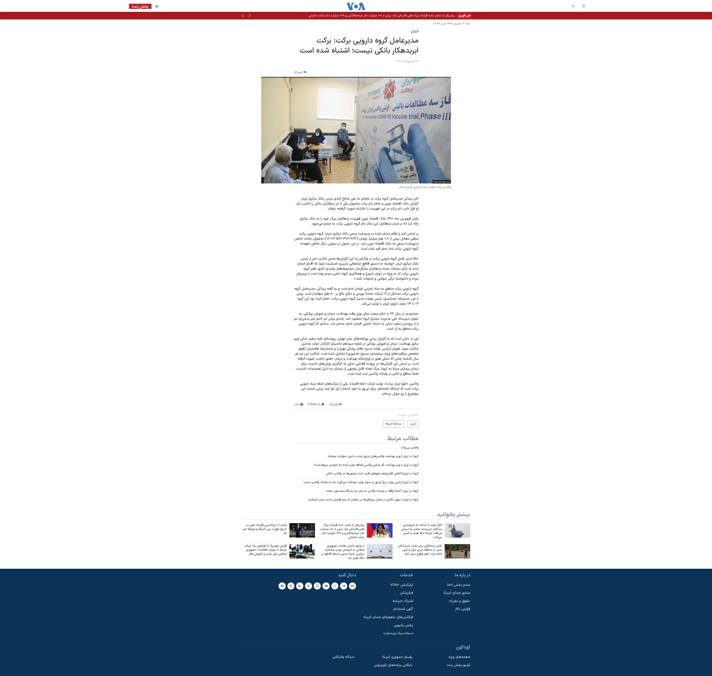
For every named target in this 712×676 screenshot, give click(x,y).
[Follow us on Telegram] (343, 585)
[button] (249, 16)
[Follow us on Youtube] (325, 585)
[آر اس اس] (299, 585)
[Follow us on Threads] (308, 585)
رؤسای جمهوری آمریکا (397, 657)
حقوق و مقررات (459, 601)
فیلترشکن (406, 592)
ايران (414, 31)
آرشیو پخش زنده (458, 665)
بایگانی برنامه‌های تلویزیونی (393, 665)
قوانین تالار (462, 609)
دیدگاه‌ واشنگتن (343, 657)
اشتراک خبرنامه (403, 601)
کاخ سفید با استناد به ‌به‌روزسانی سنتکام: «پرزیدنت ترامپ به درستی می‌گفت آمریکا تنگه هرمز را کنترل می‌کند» (389, 15)
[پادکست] (290, 585)
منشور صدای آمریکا (457, 592)
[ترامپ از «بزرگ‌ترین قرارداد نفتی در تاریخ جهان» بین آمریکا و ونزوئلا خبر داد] (302, 530)
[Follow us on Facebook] (352, 585)
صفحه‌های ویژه (459, 657)
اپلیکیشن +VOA (401, 584)
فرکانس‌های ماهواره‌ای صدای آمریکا (388, 617)
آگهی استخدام (403, 609)
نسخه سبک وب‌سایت (398, 633)
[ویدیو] (157, 6)
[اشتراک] (282, 585)
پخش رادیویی (403, 625)
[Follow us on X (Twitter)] (334, 585)
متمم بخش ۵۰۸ (458, 584)
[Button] (300, 72)
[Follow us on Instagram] (317, 585)
